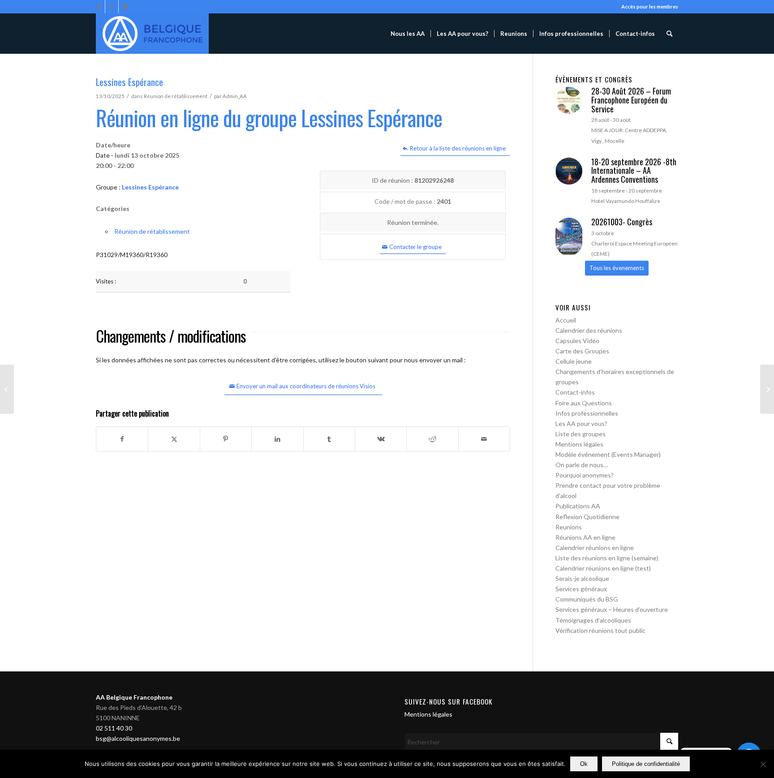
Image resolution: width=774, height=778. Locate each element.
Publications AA (577, 506)
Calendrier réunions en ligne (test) (603, 568)
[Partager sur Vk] (380, 439)
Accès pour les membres (649, 6)
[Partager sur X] (173, 439)
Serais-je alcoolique (582, 578)
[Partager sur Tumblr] (329, 439)
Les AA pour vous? (581, 423)
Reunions (568, 527)
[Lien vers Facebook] (111, 6)
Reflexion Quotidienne (587, 516)
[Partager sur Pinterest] (225, 439)
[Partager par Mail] (484, 439)
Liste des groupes (580, 434)
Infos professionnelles (586, 413)
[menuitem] (407, 33)
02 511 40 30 (114, 728)
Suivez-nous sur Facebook (448, 701)
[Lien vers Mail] (125, 6)
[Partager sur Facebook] (122, 439)
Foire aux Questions (583, 403)
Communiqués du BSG (586, 599)
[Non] (762, 764)
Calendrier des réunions (588, 330)
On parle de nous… (581, 465)
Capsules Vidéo (577, 340)
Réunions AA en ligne (585, 537)
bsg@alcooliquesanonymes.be (138, 738)
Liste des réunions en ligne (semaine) (606, 558)
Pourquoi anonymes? (584, 475)
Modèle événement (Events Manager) (608, 454)
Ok (584, 764)
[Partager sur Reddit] (432, 439)
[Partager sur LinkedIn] (277, 439)
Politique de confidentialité (646, 764)
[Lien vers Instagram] (98, 6)
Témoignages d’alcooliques (593, 620)
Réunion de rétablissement (175, 96)
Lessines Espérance (150, 187)
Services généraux (581, 589)
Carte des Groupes (582, 351)
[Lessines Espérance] (7, 389)
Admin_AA (235, 96)
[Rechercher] (669, 33)
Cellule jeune (573, 361)
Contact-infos (575, 392)
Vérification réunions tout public (600, 630)
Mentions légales (579, 444)
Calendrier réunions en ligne (594, 547)
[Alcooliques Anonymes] (152, 33)
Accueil (565, 320)
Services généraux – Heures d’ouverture (611, 609)
